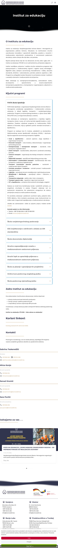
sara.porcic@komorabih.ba (8, 407)
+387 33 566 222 (7, 509)
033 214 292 (17, 357)
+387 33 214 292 (7, 511)
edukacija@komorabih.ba (21, 213)
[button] (26, 468)
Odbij (29, 538)
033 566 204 (6, 373)
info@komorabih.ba (8, 513)
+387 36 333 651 (33, 509)
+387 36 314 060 (34, 511)
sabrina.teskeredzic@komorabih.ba (13, 360)
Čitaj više (6, 460)
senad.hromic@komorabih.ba (11, 392)
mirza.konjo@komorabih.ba (11, 376)
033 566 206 (6, 405)
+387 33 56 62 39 (34, 527)
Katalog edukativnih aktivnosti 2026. (17, 325)
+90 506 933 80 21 (34, 525)
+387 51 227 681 (6, 527)
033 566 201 (5, 389)
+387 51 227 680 (7, 525)
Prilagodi (29, 541)
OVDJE (9, 206)
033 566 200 (6, 357)
